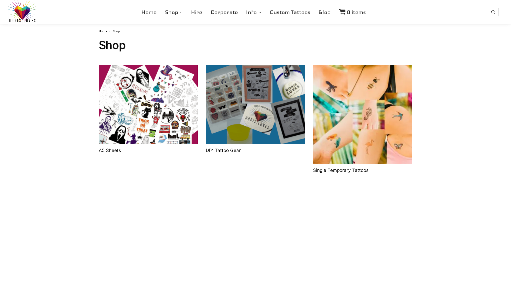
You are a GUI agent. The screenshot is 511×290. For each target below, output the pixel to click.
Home (103, 31)
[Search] (496, 12)
